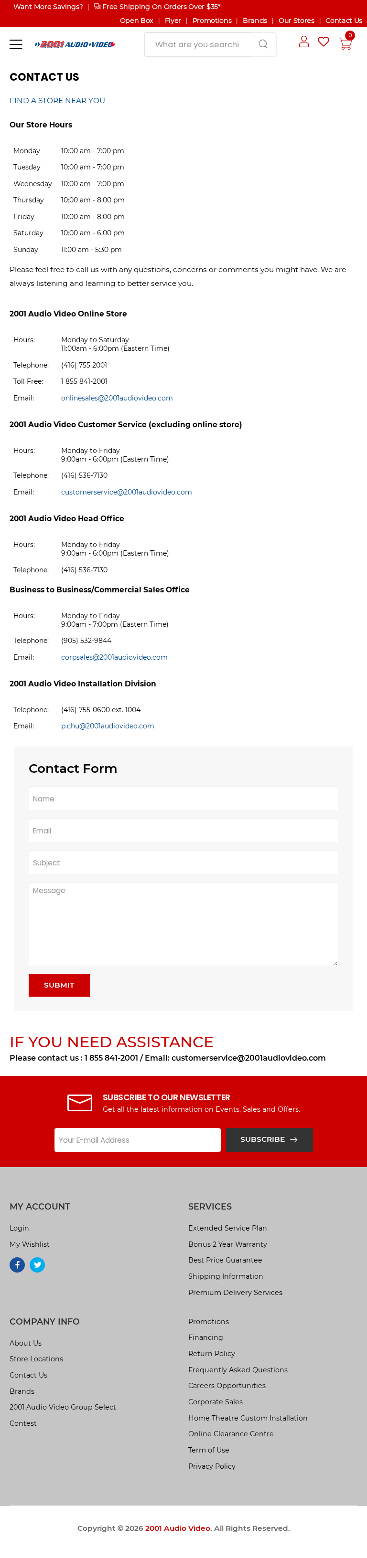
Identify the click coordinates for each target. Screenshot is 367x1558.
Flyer (173, 20)
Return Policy (211, 1353)
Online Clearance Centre (231, 1434)
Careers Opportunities (227, 1385)
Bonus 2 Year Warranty (227, 1244)
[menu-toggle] (16, 44)
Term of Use (208, 1450)
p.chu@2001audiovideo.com (107, 726)
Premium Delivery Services (235, 1292)
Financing (205, 1337)
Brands (255, 20)
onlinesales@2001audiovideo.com (117, 398)
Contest (23, 1423)
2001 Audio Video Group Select (63, 1407)
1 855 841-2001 (111, 1058)
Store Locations (36, 1359)
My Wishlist (30, 1244)
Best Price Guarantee (225, 1260)
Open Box (136, 20)
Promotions (212, 20)
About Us (26, 1343)
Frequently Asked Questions (238, 1370)
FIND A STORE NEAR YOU (57, 100)
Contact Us (343, 20)
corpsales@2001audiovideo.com (114, 657)
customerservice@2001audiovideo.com (126, 492)
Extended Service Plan (227, 1228)
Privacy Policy (212, 1466)
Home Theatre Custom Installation (248, 1418)
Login (19, 1228)
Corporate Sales (215, 1402)
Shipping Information (225, 1276)
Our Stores (296, 20)
